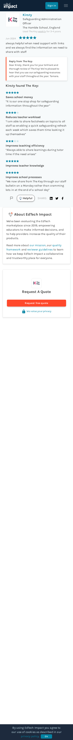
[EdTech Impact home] (10, 5)
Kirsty (27, 15)
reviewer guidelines (40, 249)
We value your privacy (39, 311)
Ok (46, 736)
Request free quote (36, 303)
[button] (51, 198)
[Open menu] (65, 5)
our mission (38, 245)
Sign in (51, 5)
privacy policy (30, 736)
